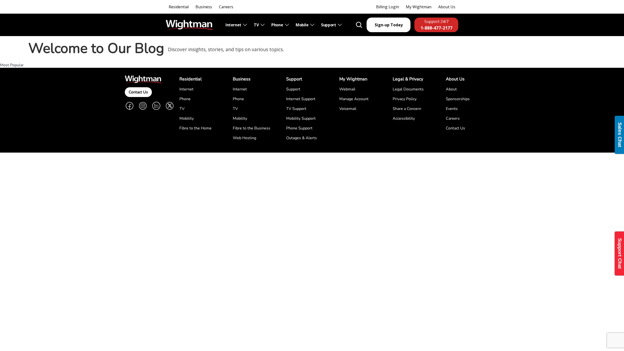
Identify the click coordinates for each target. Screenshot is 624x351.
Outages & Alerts (301, 138)
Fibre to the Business (251, 128)
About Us (446, 7)
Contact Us (138, 92)
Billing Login (387, 7)
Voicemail (347, 108)
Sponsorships (458, 99)
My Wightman (418, 7)
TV (257, 25)
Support (329, 25)
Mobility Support (301, 118)
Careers (226, 7)
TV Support (296, 108)
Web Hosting (244, 138)
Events (452, 108)
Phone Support (299, 128)
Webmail (347, 89)
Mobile (302, 25)
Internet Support (300, 99)
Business (203, 7)
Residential (179, 7)
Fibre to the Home (195, 128)
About (451, 89)
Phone (277, 25)
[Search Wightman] (359, 25)
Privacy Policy (405, 99)
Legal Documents (408, 89)
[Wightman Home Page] (189, 25)
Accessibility (404, 118)
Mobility (186, 118)
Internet (233, 25)
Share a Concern (407, 108)
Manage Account (354, 99)
